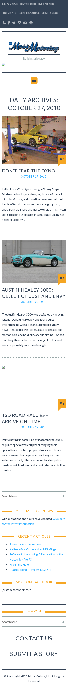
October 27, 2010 (33, 176)
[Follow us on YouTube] (25, 23)
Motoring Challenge (29, 13)
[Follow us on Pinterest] (31, 23)
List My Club (9, 13)
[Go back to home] (34, 45)
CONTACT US (34, 638)
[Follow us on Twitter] (14, 23)
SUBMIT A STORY (34, 653)
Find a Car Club (46, 4)
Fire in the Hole (19, 564)
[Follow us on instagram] (19, 23)
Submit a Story (50, 13)
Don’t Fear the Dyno (28, 170)
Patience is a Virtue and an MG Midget (33, 549)
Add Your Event (28, 4)
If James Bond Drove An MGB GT (30, 569)
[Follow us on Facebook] (9, 23)
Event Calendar (10, 4)
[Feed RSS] (4, 23)
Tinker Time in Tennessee (25, 544)
